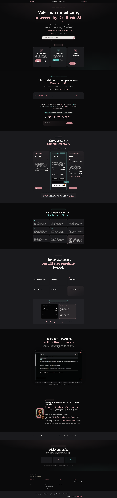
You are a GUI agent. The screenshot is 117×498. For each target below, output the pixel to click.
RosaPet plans (45, 61)
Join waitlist (66, 182)
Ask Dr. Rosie (38, 61)
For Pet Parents (54, 1)
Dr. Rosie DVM (33, 1)
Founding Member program (49, 486)
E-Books (31, 484)
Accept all (79, 496)
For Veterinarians (47, 481)
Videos (31, 481)
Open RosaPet (38, 188)
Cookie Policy (66, 494)
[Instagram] (77, 481)
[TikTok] (79, 481)
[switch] (85, 1)
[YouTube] (75, 481)
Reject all (68, 496)
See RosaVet (55, 60)
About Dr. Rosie (61, 481)
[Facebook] (82, 481)
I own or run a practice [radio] (55, 179)
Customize (74, 496)
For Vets (60, 1)
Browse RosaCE (72, 63)
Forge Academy (46, 195)
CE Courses (46, 488)
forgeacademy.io (71, 196)
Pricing (64, 1)
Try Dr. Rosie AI (79, 63)
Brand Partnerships (62, 484)
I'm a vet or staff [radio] (62, 179)
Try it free (69, 123)
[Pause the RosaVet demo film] (80, 379)
